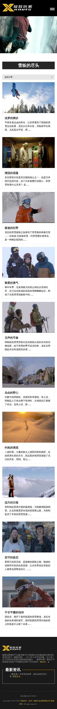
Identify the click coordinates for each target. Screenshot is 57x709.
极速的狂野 (11, 227)
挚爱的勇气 (11, 282)
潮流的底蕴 (11, 173)
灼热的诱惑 (11, 447)
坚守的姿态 (11, 557)
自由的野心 (11, 392)
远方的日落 (11, 502)
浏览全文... (19, 679)
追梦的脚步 (11, 118)
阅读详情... (43, 662)
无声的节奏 (11, 337)
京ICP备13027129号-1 (28, 698)
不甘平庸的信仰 (14, 612)
